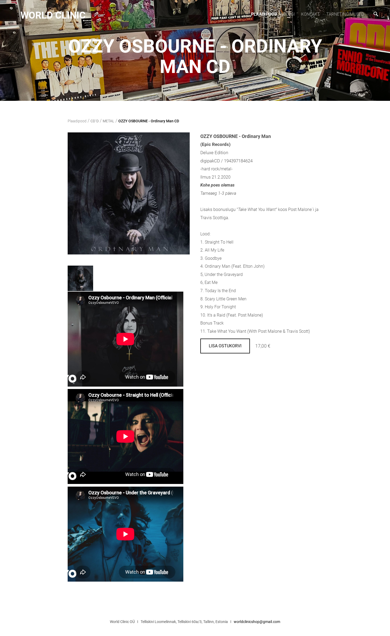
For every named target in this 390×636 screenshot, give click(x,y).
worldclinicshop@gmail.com (257, 622)
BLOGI (289, 14)
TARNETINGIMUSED (345, 14)
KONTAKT (310, 14)
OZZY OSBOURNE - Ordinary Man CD (148, 121)
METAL (108, 121)
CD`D (94, 121)
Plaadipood (264, 14)
